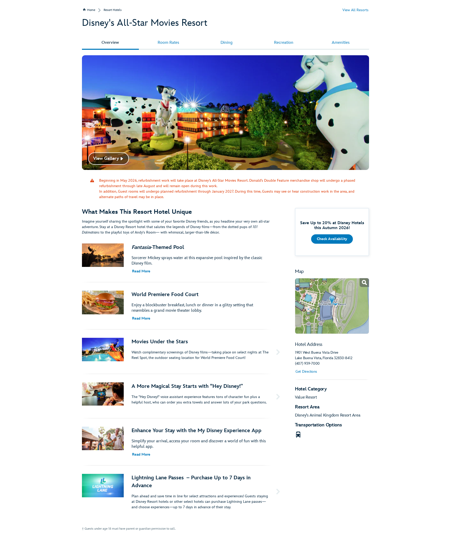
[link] (332, 306)
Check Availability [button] (332, 239)
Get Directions (306, 371)
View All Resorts (355, 10)
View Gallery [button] (106, 158)
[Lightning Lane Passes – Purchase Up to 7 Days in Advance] (182, 492)
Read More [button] (141, 271)
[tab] (110, 43)
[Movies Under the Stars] (182, 351)
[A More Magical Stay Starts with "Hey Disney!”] (182, 396)
